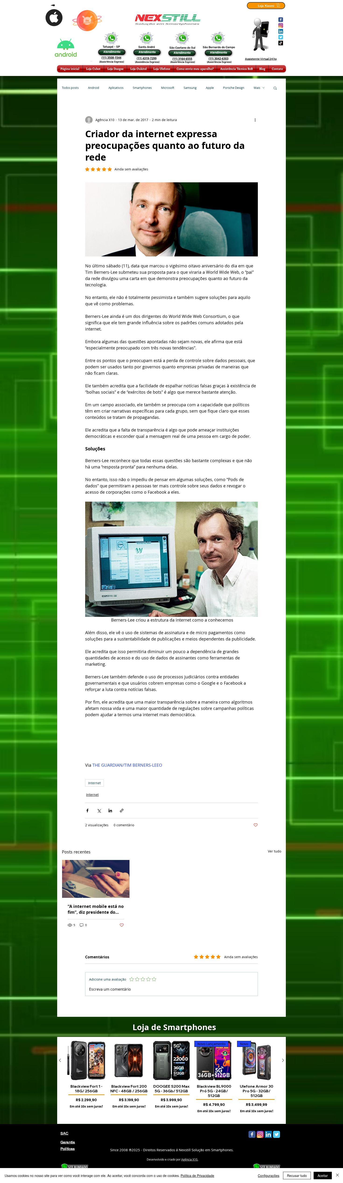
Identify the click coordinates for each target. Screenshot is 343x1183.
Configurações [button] (268, 1175)
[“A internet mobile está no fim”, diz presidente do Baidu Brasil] (96, 879)
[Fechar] (337, 1175)
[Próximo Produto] (283, 1060)
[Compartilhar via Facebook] (87, 810)
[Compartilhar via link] (121, 810)
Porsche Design (233, 88)
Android (93, 88)
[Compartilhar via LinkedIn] (110, 810)
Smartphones (142, 88)
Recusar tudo (297, 1175)
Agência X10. (189, 1159)
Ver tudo (274, 851)
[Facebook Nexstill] (280, 19)
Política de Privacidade (197, 1175)
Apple (210, 88)
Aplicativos (115, 88)
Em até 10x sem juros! (86, 1107)
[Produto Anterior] (60, 1060)
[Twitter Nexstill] (280, 37)
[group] (171, 1080)
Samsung (190, 88)
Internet (94, 783)
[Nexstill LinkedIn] (280, 31)
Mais (257, 88)
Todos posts (70, 88)
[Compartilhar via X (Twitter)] (99, 810)
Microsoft (167, 88)
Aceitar (323, 1175)
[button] (275, 88)
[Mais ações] (255, 120)
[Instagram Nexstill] (280, 25)
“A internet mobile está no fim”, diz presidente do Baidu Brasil (96, 909)
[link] (278, 5)
